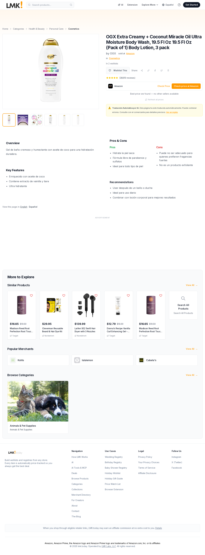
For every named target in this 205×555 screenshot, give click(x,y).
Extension (132, 4)
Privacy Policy (145, 457)
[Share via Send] (142, 70)
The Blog (76, 516)
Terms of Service (146, 467)
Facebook (177, 467)
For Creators (78, 500)
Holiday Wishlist (112, 473)
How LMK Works (80, 457)
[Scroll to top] (198, 549)
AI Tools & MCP (79, 467)
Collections (77, 489)
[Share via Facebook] (155, 70)
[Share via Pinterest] (168, 70)
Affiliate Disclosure (147, 473)
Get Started (191, 4)
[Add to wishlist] (31, 295)
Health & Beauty (37, 29)
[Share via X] (161, 70)
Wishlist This (120, 70)
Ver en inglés (172, 112)
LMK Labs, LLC (109, 546)
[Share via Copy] (148, 70)
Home (5, 29)
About (74, 505)
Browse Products (80, 478)
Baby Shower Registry (116, 467)
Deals (74, 473)
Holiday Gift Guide (114, 478)
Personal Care (56, 29)
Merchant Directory (81, 495)
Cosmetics (114, 58)
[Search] (71, 5)
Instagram (176, 457)
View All (192, 285)
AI (122, 4)
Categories (18, 29)
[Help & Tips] (179, 5)
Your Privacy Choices (148, 462)
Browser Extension (114, 489)
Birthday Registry (113, 462)
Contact (75, 511)
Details (158, 528)
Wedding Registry (114, 457)
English (23, 206)
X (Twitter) (177, 462)
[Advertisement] (92, 241)
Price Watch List (113, 484)
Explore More (148, 4)
